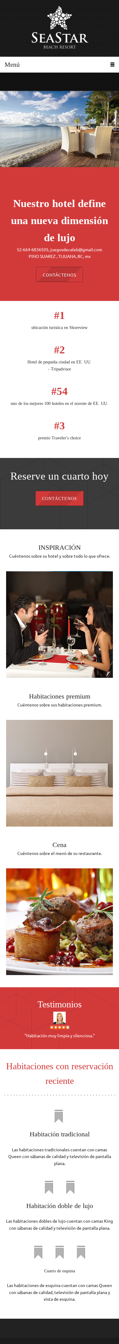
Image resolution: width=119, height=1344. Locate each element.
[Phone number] (7, 81)
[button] (59, 1025)
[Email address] (16, 81)
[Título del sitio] (59, 28)
